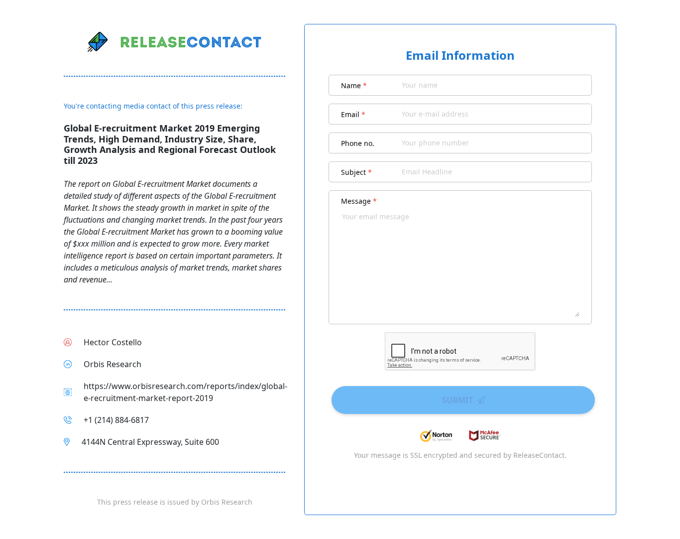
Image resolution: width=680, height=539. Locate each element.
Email (353, 114)
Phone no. (357, 143)
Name (354, 85)
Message (359, 201)
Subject (356, 172)
